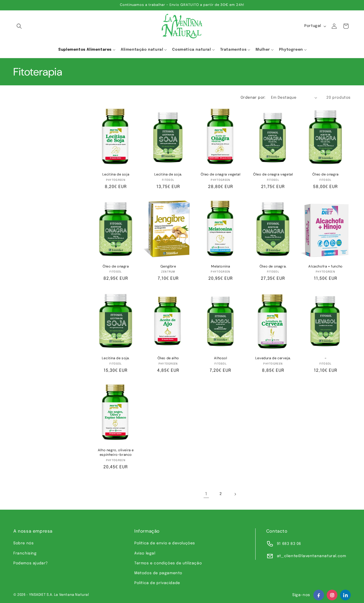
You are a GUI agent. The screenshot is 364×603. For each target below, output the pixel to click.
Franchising (25, 553)
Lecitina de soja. (168, 174)
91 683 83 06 (289, 544)
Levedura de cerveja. (273, 358)
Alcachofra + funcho (325, 266)
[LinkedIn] (345, 595)
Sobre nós (23, 543)
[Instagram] (332, 595)
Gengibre (168, 266)
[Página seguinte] (235, 494)
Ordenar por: (253, 97)
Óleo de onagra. (273, 266)
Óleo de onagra (325, 174)
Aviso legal (144, 553)
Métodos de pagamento (158, 573)
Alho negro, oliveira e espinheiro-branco (116, 452)
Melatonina (220, 266)
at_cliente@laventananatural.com (311, 556)
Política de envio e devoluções (164, 543)
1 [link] (206, 494)
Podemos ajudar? (30, 563)
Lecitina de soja (116, 174)
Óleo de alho (168, 358)
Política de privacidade (157, 583)
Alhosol (220, 358)
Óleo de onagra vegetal (220, 174)
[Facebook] (318, 595)
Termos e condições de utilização (168, 563)
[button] (19, 26)
